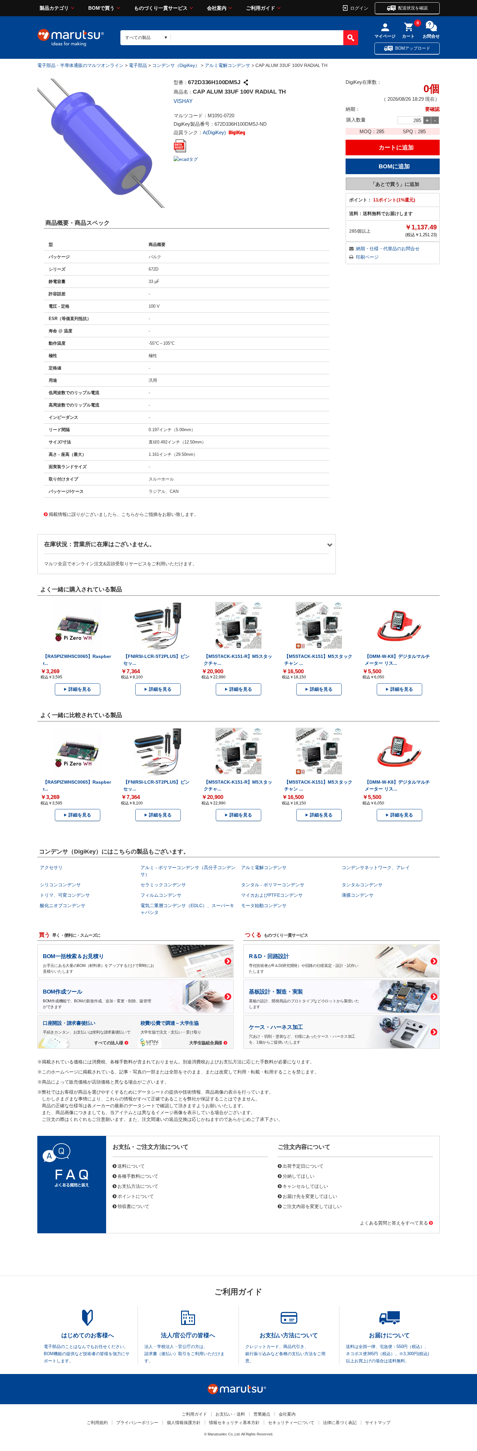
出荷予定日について (303, 1165)
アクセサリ (51, 867)
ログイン (359, 7)
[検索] (350, 37)
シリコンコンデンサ (60, 884)
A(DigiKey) (215, 132)
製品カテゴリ (54, 8)
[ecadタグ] (186, 158)
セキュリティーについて (291, 1422)
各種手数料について (137, 1176)
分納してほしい (298, 1176)
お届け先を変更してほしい (310, 1196)
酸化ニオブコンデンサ (62, 905)
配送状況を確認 (413, 8)
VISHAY (183, 101)
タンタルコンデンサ (362, 884)
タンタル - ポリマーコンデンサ (272, 884)
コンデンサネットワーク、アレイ (376, 867)
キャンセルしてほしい (305, 1186)
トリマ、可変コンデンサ (65, 895)
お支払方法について (137, 1186)
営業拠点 (261, 1414)
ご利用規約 (97, 1422)
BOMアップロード (412, 48)
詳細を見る (79, 689)
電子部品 (138, 65)
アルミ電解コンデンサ (227, 65)
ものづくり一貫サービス (161, 8)
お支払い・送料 (230, 1414)
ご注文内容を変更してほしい (312, 1206)
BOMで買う (101, 8)
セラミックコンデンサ (163, 884)
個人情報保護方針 (184, 1422)
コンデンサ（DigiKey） (176, 65)
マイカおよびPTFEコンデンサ (272, 895)
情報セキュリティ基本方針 (234, 1422)
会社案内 (216, 8)
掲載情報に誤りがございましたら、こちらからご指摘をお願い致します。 (124, 514)
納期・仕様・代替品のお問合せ (388, 248)
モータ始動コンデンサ (264, 905)
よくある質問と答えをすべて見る (394, 1222)
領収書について (133, 1206)
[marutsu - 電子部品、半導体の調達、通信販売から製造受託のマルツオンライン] (70, 37)
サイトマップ (377, 1422)
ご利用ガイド (260, 8)
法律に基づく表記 (340, 1422)
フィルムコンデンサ (161, 895)
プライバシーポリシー (137, 1422)
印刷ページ (367, 257)
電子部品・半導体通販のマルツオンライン (80, 65)
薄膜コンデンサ (357, 895)
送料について (131, 1165)
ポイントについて (135, 1196)
